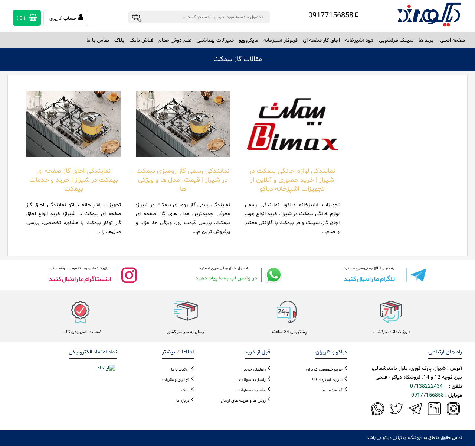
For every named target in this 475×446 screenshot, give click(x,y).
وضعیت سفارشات (251, 390)
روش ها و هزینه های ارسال (243, 401)
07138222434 (426, 386)
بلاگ (119, 40)
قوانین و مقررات (175, 380)
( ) (22, 18)
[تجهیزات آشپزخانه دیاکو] (429, 14)
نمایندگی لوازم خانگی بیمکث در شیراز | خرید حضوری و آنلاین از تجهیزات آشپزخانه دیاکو (292, 180)
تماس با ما (97, 40)
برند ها (426, 40)
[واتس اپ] (237, 274)
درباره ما (182, 401)
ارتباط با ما (179, 369)
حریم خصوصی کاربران (324, 369)
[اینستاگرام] (93, 274)
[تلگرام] (382, 274)
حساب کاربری (62, 18)
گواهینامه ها (332, 390)
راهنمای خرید (255, 369)
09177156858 (331, 15)
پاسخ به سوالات (252, 380)
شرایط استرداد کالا (327, 380)
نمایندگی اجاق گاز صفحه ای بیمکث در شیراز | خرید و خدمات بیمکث (73, 180)
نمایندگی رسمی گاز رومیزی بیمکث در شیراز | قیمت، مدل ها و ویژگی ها (182, 180)
